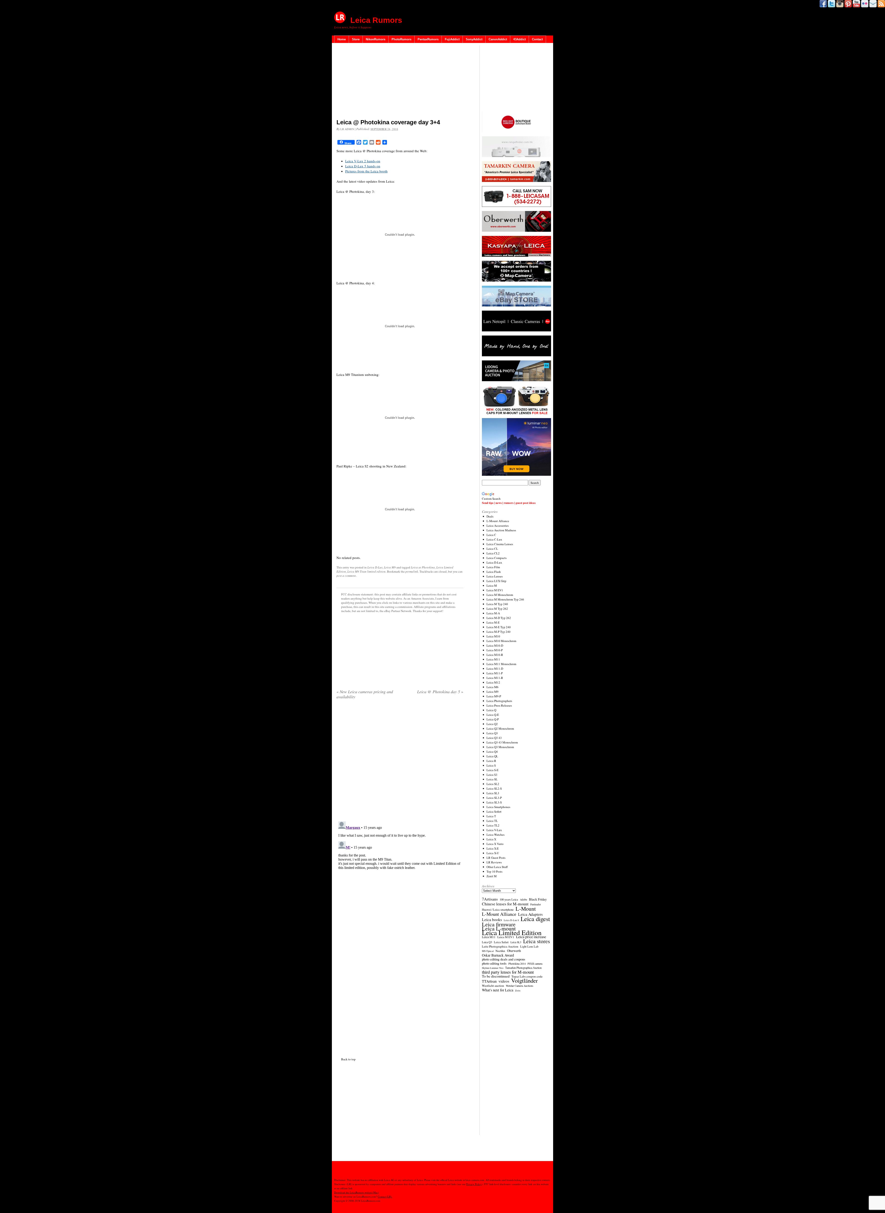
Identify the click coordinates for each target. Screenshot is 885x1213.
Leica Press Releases (499, 705)
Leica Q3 (492, 733)
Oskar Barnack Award (498, 955)
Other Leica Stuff (497, 867)
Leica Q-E (493, 715)
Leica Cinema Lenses (500, 544)
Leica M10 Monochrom (501, 641)
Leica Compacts (497, 558)
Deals (490, 516)
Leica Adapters (530, 914)
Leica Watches (495, 834)
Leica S (491, 765)
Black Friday (538, 899)
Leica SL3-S (494, 802)
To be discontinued (496, 976)
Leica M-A (493, 613)
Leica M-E (493, 622)
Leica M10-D (495, 645)
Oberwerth (514, 951)
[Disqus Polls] (399, 762)
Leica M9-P (494, 696)
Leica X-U (493, 853)
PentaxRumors (428, 39)
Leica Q (491, 710)
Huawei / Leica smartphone (498, 910)
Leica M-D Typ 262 (499, 618)
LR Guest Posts (496, 858)
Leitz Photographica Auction (500, 946)
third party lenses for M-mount (508, 972)
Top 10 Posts (494, 871)
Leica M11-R (495, 678)
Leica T (491, 816)
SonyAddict (474, 39)
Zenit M (492, 876)
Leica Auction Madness (501, 530)
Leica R (491, 761)
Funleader (535, 904)
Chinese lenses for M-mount (505, 904)
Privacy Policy (474, 1184)
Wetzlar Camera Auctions (519, 985)
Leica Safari (501, 942)
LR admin (347, 129)
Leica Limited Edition (512, 933)
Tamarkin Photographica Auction (523, 967)
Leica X (491, 839)
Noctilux (500, 951)
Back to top (348, 1059)
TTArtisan (489, 981)
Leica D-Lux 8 (511, 920)
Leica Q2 (492, 724)
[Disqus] (399, 877)
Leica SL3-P (494, 798)
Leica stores (536, 941)
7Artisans (490, 899)
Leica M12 (493, 682)
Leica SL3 (493, 793)
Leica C (491, 535)
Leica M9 (390, 567)
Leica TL (492, 821)
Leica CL (492, 549)
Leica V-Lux (494, 830)
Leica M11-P (495, 673)
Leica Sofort (494, 811)
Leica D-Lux (375, 567)
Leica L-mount (499, 928)
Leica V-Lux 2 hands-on (362, 161)
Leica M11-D (495, 668)
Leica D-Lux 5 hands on (362, 166)
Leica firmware (499, 924)
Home (341, 39)
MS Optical (488, 951)
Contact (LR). (385, 1196)
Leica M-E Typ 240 (499, 627)
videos (504, 981)
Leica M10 (493, 636)
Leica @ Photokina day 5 (440, 691)
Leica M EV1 (495, 590)
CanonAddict (498, 39)
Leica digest (535, 919)
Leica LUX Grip (496, 581)
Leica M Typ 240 (497, 604)
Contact (537, 39)
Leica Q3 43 (494, 738)
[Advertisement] (400, 82)
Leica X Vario (495, 844)
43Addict (519, 39)
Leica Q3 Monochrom (500, 747)
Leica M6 (493, 687)
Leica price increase (531, 937)
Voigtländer (524, 980)
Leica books (492, 920)
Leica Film (493, 567)
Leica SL (492, 779)
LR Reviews (494, 862)
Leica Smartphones (498, 807)
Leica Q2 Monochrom (500, 728)
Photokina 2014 (517, 963)
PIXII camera (535, 963)
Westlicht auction (493, 986)
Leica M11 (493, 659)
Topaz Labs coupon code (527, 976)
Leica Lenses (495, 576)
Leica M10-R (495, 655)
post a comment (346, 576)
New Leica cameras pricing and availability (364, 694)
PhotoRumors (401, 39)
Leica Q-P (493, 719)
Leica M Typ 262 (497, 608)
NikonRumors (375, 39)
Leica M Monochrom (500, 595)
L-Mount (526, 909)
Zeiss (517, 990)
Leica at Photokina (423, 567)
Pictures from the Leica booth (366, 171)
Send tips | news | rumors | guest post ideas (509, 502)
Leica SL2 (493, 784)
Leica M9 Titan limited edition (366, 571)
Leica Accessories (498, 525)
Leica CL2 (493, 553)
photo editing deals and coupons (503, 959)
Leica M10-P (495, 650)
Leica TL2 (493, 825)
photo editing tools (494, 963)
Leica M (492, 585)
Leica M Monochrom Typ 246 (505, 599)
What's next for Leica (497, 990)
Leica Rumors (376, 20)
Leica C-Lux (494, 539)
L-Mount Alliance (498, 521)
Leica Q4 (492, 751)
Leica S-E (493, 770)
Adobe (523, 899)
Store (356, 39)
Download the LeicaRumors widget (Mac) (356, 1192)
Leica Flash (494, 572)
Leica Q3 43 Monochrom (502, 742)
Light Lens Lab (529, 946)
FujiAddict (452, 39)
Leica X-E (493, 848)
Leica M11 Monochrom (501, 664)
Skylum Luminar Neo (492, 967)
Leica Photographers (499, 701)
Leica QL (492, 756)
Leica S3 (492, 775)
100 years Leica (509, 899)
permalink (411, 571)
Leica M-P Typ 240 (498, 632)
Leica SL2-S (494, 788)
